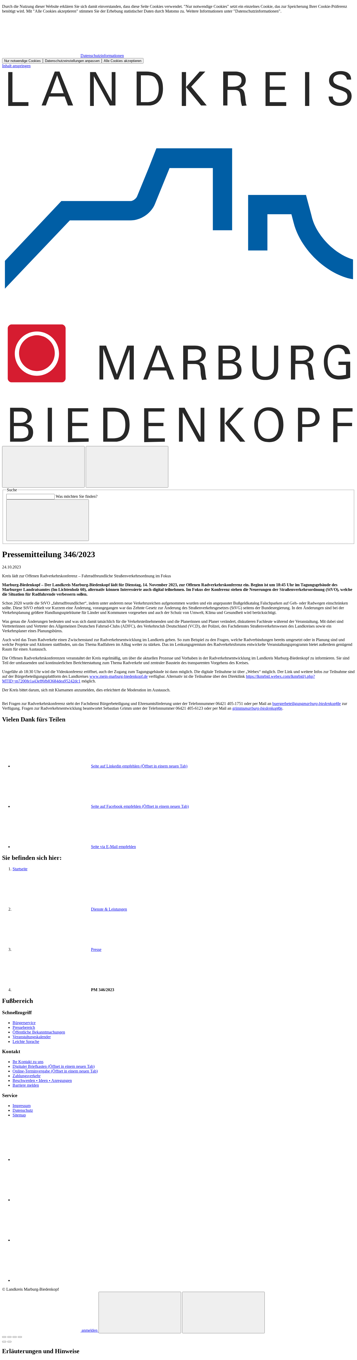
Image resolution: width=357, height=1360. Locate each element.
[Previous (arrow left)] (4, 1341)
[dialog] (178, 34)
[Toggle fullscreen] (15, 1337)
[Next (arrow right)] (9, 1341)
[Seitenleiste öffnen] (127, 467)
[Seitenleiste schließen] (223, 1312)
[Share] (9, 1337)
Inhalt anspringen (16, 66)
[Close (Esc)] (4, 1337)
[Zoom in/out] (20, 1337)
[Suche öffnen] (43, 467)
